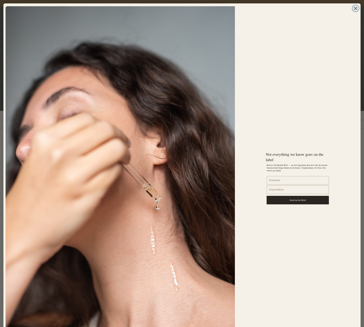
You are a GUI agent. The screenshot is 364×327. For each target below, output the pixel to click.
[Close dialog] (355, 8)
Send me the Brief (298, 200)
